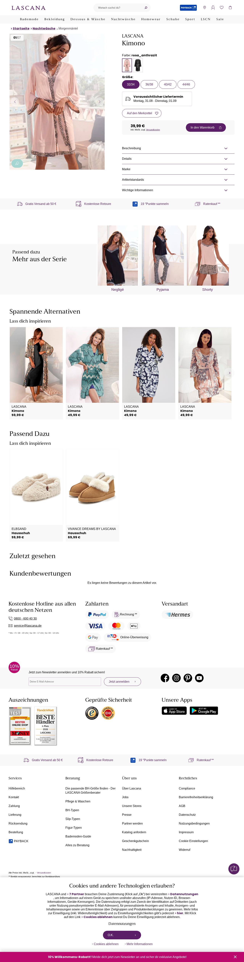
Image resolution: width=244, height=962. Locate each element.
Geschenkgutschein (135, 841)
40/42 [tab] (168, 84)
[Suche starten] (146, 7)
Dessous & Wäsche (88, 19)
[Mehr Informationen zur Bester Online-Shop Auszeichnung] (20, 726)
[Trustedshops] (92, 713)
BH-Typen (72, 810)
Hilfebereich (17, 788)
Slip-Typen (72, 819)
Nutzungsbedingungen (194, 823)
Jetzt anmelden (119, 681)
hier (180, 913)
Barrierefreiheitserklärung (196, 797)
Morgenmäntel (68, 28)
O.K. (111, 935)
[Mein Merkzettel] (221, 7)
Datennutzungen (184, 894)
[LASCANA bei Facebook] (165, 678)
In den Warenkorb (202, 127)
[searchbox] (117, 7)
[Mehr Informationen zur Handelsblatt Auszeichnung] (45, 726)
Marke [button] (126, 169)
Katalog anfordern (134, 832)
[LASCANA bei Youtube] (199, 678)
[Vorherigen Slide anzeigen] (14, 101)
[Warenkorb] (230, 7)
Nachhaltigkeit (131, 849)
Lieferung (15, 814)
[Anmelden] (213, 7)
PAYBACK (21, 841)
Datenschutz (187, 814)
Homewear (151, 19)
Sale (220, 19)
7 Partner (76, 894)
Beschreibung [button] (131, 148)
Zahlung (14, 806)
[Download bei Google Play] (204, 710)
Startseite (21, 28)
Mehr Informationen (140, 944)
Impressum (186, 832)
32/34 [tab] (131, 84)
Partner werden (132, 823)
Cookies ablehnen (98, 917)
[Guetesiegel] (108, 713)
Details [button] (127, 158)
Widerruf (184, 849)
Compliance (187, 788)
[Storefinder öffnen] (204, 7)
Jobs (125, 797)
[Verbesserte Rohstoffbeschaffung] (17, 163)
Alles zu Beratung (77, 845)
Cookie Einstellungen (193, 841)
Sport (190, 19)
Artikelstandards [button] (133, 179)
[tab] (127, 65)
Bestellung (16, 832)
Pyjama (163, 290)
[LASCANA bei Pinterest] (188, 678)
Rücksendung (18, 823)
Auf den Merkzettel (139, 113)
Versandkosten (153, 130)
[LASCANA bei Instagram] (176, 678)
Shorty (207, 290)
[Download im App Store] (174, 710)
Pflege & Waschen (77, 801)
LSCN (206, 19)
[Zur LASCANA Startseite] (29, 7)
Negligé (117, 290)
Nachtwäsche (123, 19)
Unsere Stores (131, 806)
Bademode (29, 19)
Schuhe (173, 19)
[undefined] (229, 373)
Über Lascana (131, 788)
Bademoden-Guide (78, 836)
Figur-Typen (73, 827)
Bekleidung (54, 19)
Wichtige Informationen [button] (137, 190)
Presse (127, 814)
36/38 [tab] (149, 84)
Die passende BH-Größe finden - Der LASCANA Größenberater (90, 790)
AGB (182, 806)
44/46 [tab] (186, 84)
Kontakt (14, 797)
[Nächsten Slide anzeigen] (99, 101)
